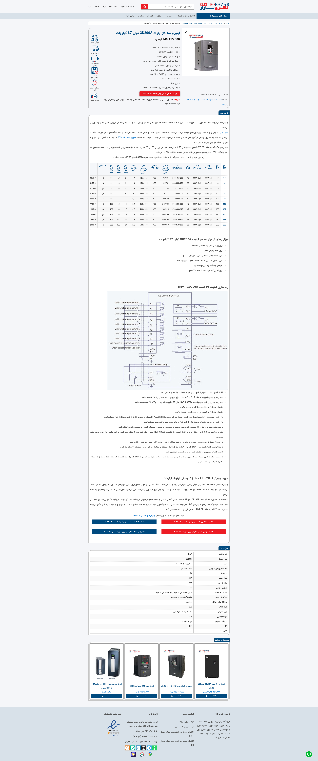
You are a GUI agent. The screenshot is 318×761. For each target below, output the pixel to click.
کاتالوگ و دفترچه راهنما (186, 16)
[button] (186, 32)
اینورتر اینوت (223, 132)
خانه (227, 23)
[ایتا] (127, 747)
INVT (223, 105)
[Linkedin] (138, 747)
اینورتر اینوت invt (210, 23)
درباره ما (141, 16)
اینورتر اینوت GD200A (127, 137)
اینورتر (221, 23)
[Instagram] (143, 747)
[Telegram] (149, 747)
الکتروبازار (150, 16)
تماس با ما (130, 16)
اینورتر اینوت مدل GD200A (192, 23)
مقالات (159, 16)
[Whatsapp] (154, 747)
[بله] (132, 747)
